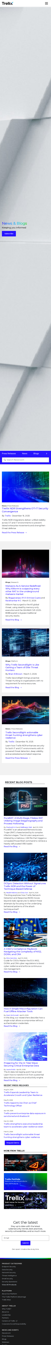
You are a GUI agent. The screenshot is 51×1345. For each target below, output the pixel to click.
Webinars (5, 1342)
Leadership (6, 1315)
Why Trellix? (6, 1309)
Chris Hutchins (11, 958)
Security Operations (9, 1282)
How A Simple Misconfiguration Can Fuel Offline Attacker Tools (23, 1010)
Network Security (9, 1272)
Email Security (7, 1279)
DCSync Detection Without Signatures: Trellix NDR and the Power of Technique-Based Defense (25, 886)
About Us (5, 1312)
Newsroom (6, 1333)
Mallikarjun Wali (26, 827)
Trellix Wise (6, 1300)
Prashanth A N (11, 827)
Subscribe (9, 234)
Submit (25, 1243)
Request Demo (13, 1143)
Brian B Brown (15, 674)
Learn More (9, 1205)
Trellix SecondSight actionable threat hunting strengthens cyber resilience (24, 735)
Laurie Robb (11, 1069)
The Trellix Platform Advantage (14, 1297)
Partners (5, 1318)
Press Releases (9, 453)
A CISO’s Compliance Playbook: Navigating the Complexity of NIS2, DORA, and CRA (23, 952)
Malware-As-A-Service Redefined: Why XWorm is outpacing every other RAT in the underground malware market (23, 590)
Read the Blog (12, 620)
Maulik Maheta (11, 893)
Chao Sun (24, 893)
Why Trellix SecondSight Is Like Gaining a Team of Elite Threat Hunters (22, 668)
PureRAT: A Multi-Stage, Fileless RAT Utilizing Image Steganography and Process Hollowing (23, 821)
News (24, 453)
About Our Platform (9, 1294)
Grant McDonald (12, 1015)
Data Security (7, 1270)
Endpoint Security (9, 1266)
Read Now (9, 1165)
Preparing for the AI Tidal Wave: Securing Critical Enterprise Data (21, 1064)
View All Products (11, 1184)
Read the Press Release (13, 532)
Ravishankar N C (13, 601)
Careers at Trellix (8, 1321)
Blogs (36, 453)
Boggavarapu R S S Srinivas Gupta (24, 598)
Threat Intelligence (9, 1275)
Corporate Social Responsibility (14, 1324)
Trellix (8, 516)
